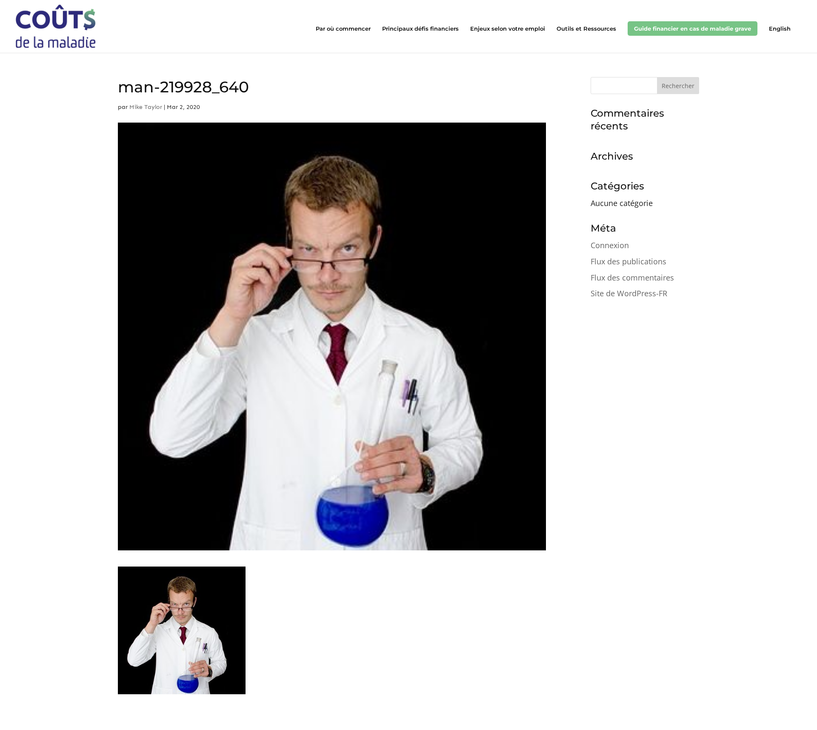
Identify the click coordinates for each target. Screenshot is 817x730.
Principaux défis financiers (420, 29)
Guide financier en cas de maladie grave (692, 28)
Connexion (610, 245)
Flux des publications (628, 261)
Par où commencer (343, 29)
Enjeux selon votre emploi (507, 29)
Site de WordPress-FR (629, 293)
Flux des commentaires (632, 277)
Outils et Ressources (586, 29)
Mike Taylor (145, 107)
